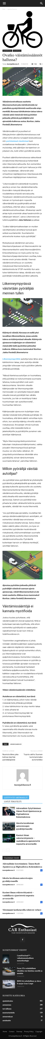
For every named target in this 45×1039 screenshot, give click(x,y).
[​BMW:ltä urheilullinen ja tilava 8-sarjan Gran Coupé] (8, 984)
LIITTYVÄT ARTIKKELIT (16, 797)
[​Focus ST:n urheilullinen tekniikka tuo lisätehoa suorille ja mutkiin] (8, 971)
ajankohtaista (12, 9)
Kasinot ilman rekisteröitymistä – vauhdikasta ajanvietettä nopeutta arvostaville (18, 895)
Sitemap (19, 1031)
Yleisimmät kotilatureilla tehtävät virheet (21, 910)
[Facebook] (22, 939)
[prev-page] (4, 850)
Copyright (39, 1031)
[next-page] (8, 850)
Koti (3, 9)
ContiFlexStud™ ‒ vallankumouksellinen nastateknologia (25, 958)
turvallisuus (17, 51)
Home (5, 1031)
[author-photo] (22, 781)
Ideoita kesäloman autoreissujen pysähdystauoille (25, 826)
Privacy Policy (29, 1031)
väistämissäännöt (16, 744)
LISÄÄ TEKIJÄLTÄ (13, 801)
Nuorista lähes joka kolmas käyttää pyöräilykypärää (10, 757)
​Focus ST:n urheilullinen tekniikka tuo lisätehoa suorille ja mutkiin (29, 970)
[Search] (41, 3)
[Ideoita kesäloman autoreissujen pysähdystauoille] (8, 826)
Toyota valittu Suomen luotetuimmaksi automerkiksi (33, 757)
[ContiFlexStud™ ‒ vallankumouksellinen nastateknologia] (5, 958)
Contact (11, 1031)
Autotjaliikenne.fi (13, 64)
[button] (4, 3)
